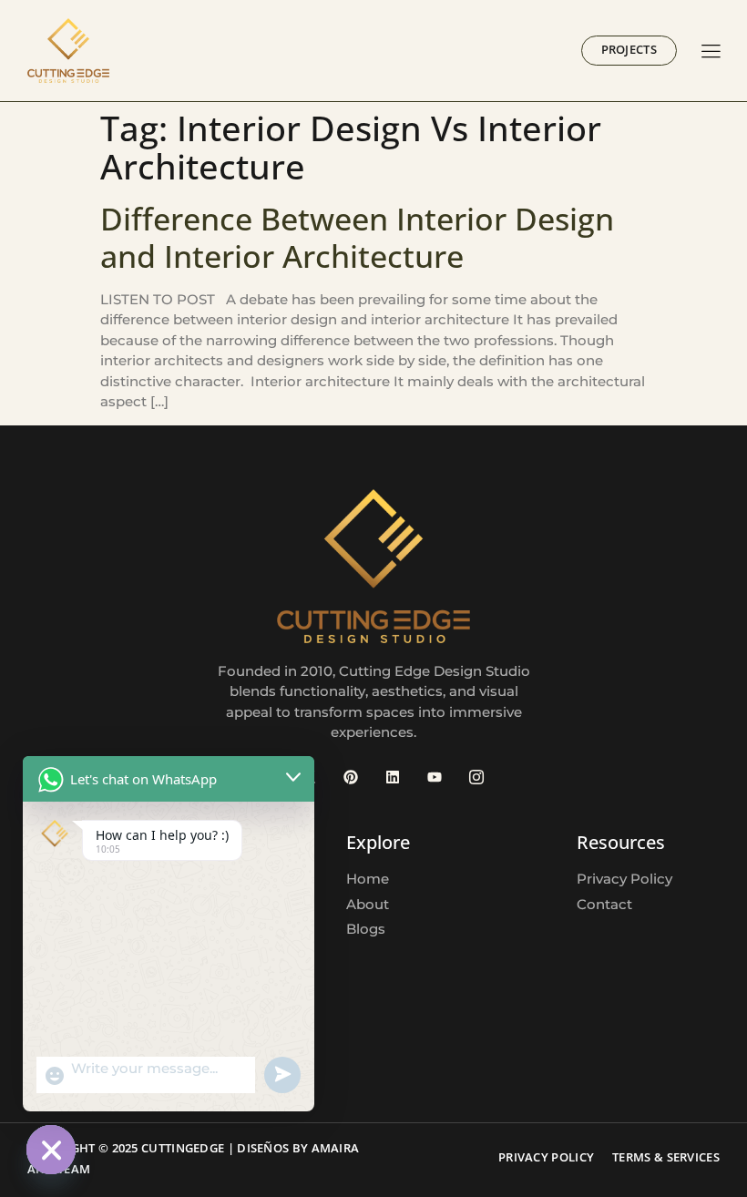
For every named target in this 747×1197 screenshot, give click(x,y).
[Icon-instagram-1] (476, 777)
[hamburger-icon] (711, 52)
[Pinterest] (350, 777)
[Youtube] (434, 777)
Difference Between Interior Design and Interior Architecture (357, 237)
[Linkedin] (392, 777)
